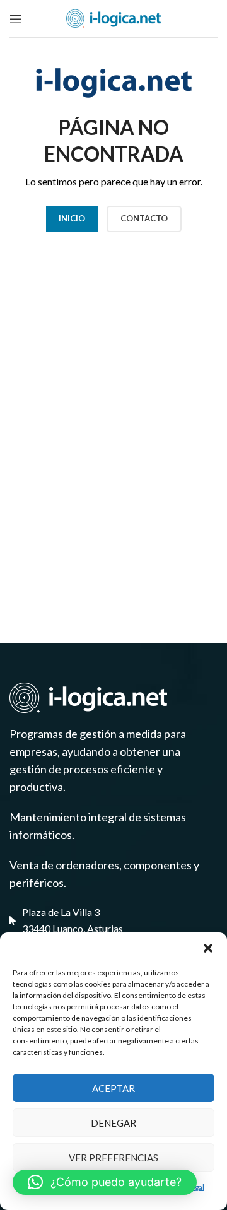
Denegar (113, 1123)
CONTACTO (144, 218)
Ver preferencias (113, 1157)
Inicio (72, 218)
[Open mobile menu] (15, 19)
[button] (208, 948)
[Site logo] (113, 17)
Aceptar (113, 1088)
